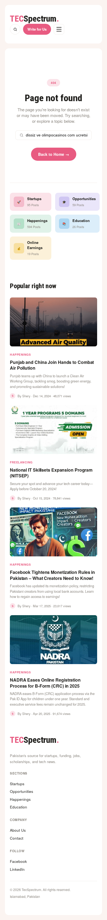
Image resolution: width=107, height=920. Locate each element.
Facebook (18, 861)
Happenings (20, 799)
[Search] (15, 29)
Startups (17, 783)
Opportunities (21, 791)
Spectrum (34, 19)
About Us (18, 830)
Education (18, 807)
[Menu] (59, 29)
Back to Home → (53, 154)
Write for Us (37, 29)
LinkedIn (17, 869)
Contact (16, 838)
